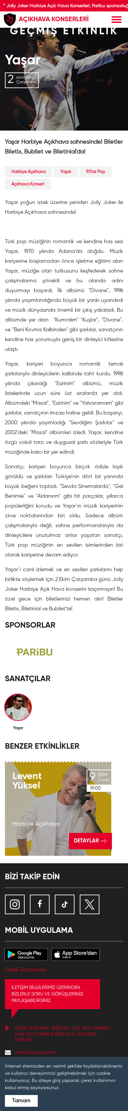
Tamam (21, 1100)
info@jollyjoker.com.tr (35, 1052)
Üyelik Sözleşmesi (25, 970)
